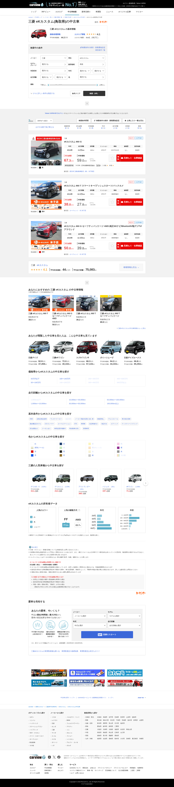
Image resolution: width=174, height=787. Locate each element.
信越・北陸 (88, 723)
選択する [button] (45, 64)
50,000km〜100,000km (116, 400)
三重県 (117, 726)
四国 (86, 735)
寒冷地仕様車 (126, 419)
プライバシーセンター (121, 768)
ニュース (109, 12)
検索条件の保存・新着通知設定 (93, 47)
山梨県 (141, 720)
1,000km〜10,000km (39, 403)
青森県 (105, 717)
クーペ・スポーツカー (37, 736)
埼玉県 (112, 720)
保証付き (104, 424)
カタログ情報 (79, 34)
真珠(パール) (39, 447)
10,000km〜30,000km (77, 400)
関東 (86, 720)
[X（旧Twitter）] (54, 757)
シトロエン (70, 739)
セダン (32, 717)
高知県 (117, 735)
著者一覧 (90, 770)
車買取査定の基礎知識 (70, 651)
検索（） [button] (94, 93)
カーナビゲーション (64, 424)
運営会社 (85, 768)
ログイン (126, 3)
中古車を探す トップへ (68, 697)
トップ (33, 12)
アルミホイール (113, 419)
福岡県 (99, 738)
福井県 (122, 723)
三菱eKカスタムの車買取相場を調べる (45, 651)
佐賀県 (105, 738)
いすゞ (54, 745)
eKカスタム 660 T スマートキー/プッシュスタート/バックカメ (94, 186)
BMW (68, 720)
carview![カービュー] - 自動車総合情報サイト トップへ (96, 697)
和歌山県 (129, 729)
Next (145, 483)
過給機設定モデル (35, 424)
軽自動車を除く (74, 428)
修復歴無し (100, 419)
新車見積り (86, 12)
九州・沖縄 (88, 738)
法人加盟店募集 (123, 770)
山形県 (128, 717)
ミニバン (32, 720)
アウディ (69, 726)
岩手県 (111, 717)
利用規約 (133, 768)
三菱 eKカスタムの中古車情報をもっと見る (132, 328)
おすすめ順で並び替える (45, 127)
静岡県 (111, 726)
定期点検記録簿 (42, 419)
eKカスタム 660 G (73, 142)
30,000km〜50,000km (77, 403)
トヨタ (54, 717)
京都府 (111, 729)
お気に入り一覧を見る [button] (135, 120)
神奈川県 (106, 720)
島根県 (105, 732)
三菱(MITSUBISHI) (51, 706)
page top (141, 697)
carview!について (75, 768)
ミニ (68, 730)
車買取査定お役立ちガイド (90, 651)
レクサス (54, 720)
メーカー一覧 (47, 17)
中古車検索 (72, 12)
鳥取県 (99, 732)
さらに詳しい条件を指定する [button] (44, 93)
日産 (53, 723)
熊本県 (117, 738)
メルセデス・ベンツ (73, 717)
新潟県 (99, 723)
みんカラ (60, 770)
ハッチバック (34, 723)
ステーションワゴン (36, 726)
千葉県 (118, 720)
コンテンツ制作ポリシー (77, 770)
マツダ (54, 733)
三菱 (33, 265)
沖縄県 (141, 738)
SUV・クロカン (35, 733)
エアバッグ (114, 424)
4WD (31, 419)
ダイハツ (54, 742)
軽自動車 (32, 742)
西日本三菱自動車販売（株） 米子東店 (82, 171)
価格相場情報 (55, 34)
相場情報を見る (130, 267)
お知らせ (93, 768)
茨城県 (124, 720)
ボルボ (69, 745)
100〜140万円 (65, 379)
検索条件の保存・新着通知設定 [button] (107, 120)
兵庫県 (105, 729)
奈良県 (122, 729)
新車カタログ (39, 706)
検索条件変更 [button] (84, 120)
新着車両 (86, 428)
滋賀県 (117, 729)
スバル (54, 736)
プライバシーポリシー (105, 768)
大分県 (122, 738)
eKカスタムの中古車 (79, 17)
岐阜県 (105, 726)
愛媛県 (111, 735)
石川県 (117, 723)
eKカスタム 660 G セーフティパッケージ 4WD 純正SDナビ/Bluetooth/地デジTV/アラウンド (103, 228)
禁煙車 (83, 424)
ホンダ (54, 726)
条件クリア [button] (76, 93)
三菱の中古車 (67, 17)
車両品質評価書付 (60, 428)
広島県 (117, 732)
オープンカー (34, 739)
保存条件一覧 (100, 50)
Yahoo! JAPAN (141, 3)
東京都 (99, 720)
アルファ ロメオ (72, 742)
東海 (86, 726)
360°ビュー (45, 12)
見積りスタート (109, 634)
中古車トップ (38, 17)
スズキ (54, 739)
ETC (75, 424)
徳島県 (99, 735)
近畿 (86, 729)
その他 (32, 745)
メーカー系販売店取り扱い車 (84, 419)
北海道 (99, 717)
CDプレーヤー (49, 424)
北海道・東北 (89, 717)
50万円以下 (35, 379)
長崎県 (111, 738)
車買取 (98, 12)
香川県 (105, 735)
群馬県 (135, 720)
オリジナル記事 (124, 12)
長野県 (105, 723)
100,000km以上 (113, 403)
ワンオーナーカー (56, 419)
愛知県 (99, 726)
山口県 (122, 732)
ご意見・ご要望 (135, 770)
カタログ (58, 12)
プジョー (69, 736)
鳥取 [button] (81, 64)
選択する (83, 77)
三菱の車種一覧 (58, 17)
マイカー (139, 12)
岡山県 (111, 732)
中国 (86, 732)
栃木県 (130, 720)
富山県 (111, 723)
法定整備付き (93, 424)
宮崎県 (128, 738)
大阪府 (99, 729)
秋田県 (122, 717)
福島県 (134, 717)
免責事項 (140, 768)
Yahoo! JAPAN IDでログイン (54, 113)
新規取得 (132, 3)
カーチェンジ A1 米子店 (78, 210)
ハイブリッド (34, 730)
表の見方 (35, 547)
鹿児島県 (135, 738)
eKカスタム (42, 265)
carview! (30, 17)
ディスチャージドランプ (129, 424)
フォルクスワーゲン (73, 723)
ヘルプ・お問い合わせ (77, 773)
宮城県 (117, 717)
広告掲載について (110, 770)
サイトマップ (99, 770)
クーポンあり (46, 428)
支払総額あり (34, 428)
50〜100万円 (36, 382)
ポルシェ (69, 733)
